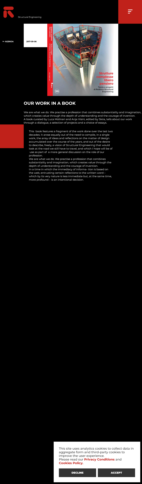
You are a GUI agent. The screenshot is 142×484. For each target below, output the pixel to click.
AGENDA (9, 41)
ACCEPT (116, 472)
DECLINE (77, 472)
